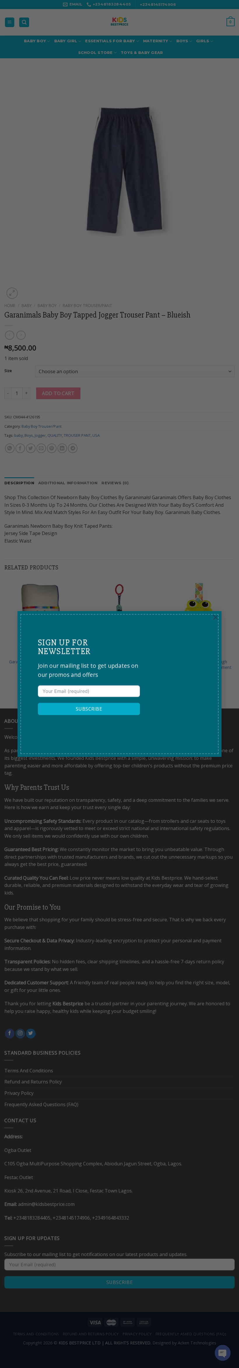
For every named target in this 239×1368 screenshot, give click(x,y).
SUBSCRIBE (89, 709)
